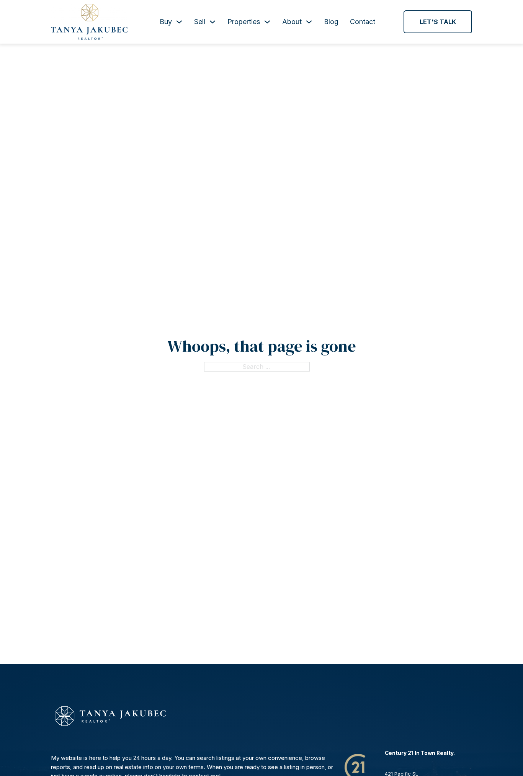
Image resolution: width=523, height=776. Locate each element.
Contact (362, 22)
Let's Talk (438, 22)
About (292, 22)
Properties (243, 22)
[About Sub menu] (309, 21)
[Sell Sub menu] (212, 21)
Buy (166, 22)
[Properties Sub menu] (267, 21)
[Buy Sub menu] (179, 21)
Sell (199, 22)
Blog (331, 22)
